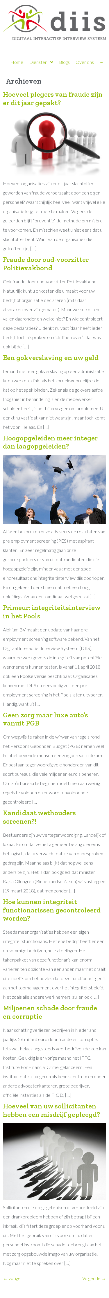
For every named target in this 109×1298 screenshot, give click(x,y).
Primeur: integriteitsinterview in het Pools (51, 611)
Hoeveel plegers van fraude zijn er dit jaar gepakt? (53, 98)
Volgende (94, 1278)
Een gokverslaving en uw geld (51, 357)
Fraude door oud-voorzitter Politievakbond (46, 263)
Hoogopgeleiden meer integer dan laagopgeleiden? (50, 442)
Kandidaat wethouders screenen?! (39, 817)
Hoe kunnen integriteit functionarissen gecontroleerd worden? (52, 910)
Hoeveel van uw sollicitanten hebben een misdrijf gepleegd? (51, 1110)
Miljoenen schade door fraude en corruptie (50, 1012)
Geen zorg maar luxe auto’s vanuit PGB (45, 719)
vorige (12, 1278)
